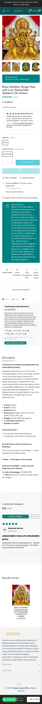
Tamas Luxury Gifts (20, 688)
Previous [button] (4, 38)
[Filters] (32, 516)
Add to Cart (34, 699)
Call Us (10, 699)
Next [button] (37, 38)
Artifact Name (19, 698)
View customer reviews (15, 343)
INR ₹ (19, 684)
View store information (14, 192)
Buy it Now (14, 172)
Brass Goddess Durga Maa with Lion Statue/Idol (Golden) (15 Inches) (21, 612)
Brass (5, 142)
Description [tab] (8, 358)
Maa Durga (7, 154)
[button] (7, 97)
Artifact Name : (13, 149)
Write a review (15, 516)
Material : (8, 137)
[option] (21, 38)
